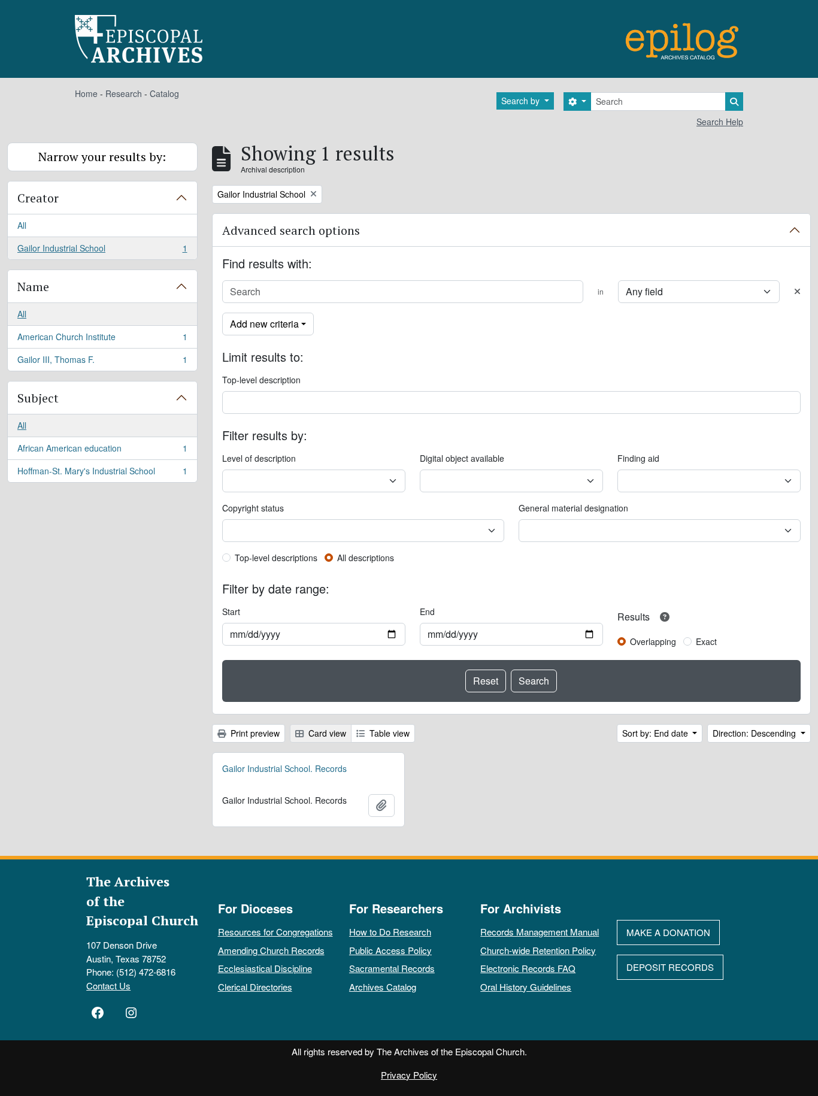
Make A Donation (668, 932)
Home (86, 93)
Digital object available (462, 458)
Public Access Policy (390, 950)
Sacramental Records (392, 968)
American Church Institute (102, 340)
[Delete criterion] (797, 291)
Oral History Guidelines (525, 986)
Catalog (164, 93)
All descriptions (365, 558)
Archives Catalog (382, 986)
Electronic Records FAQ (527, 968)
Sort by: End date (656, 733)
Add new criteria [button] (264, 324)
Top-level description (261, 380)
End (427, 611)
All (21, 225)
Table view (388, 733)
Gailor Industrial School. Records (284, 768)
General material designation (573, 508)
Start (231, 611)
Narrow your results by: (102, 157)
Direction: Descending (755, 733)
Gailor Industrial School (102, 250)
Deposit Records (670, 967)
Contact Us (108, 985)
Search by (521, 101)
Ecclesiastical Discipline (265, 968)
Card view (326, 733)
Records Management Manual (539, 931)
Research (123, 93)
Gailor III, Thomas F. (102, 362)
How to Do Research (390, 931)
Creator (38, 198)
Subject (38, 398)
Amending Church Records (271, 950)
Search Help (719, 122)
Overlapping (653, 641)
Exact (706, 641)
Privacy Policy (409, 1074)
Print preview (254, 733)
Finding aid (638, 458)
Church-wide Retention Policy (538, 950)
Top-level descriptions (276, 558)
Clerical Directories (255, 986)
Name (33, 286)
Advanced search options (291, 230)
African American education (102, 451)
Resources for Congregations (275, 931)
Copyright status (253, 508)
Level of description (259, 458)
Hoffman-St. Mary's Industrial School (102, 473)
